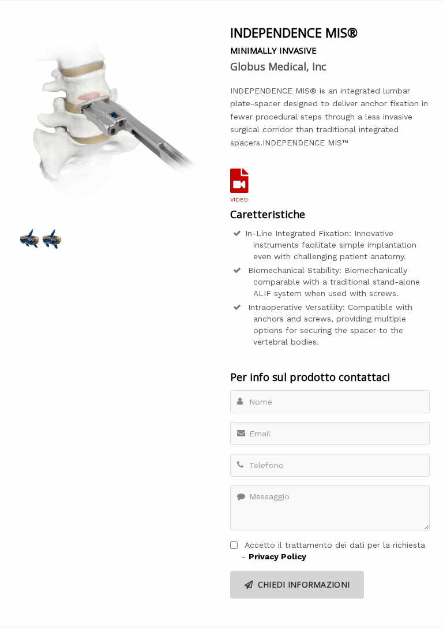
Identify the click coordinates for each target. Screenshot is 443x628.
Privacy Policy (277, 556)
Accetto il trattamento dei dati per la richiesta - (333, 550)
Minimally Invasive (273, 50)
